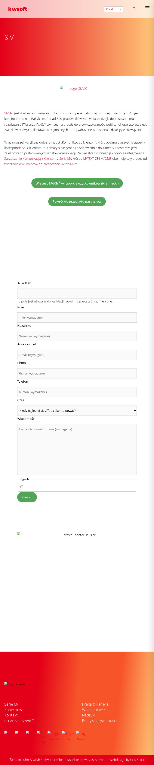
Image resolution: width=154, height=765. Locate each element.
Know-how (13, 709)
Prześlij (27, 497)
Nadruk (88, 715)
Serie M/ (65, 158)
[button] (113, 9)
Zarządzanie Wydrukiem (60, 164)
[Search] (134, 8)
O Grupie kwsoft (19, 720)
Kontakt (11, 715)
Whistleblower (94, 709)
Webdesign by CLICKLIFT (126, 759)
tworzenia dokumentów (21, 164)
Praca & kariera (95, 704)
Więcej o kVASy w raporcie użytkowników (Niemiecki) (77, 183)
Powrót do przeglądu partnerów (77, 201)
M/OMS (106, 158)
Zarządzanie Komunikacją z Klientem (30, 158)
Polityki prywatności (75, 487)
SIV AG (9, 113)
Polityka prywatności (99, 720)
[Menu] (147, 6)
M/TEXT (88, 158)
